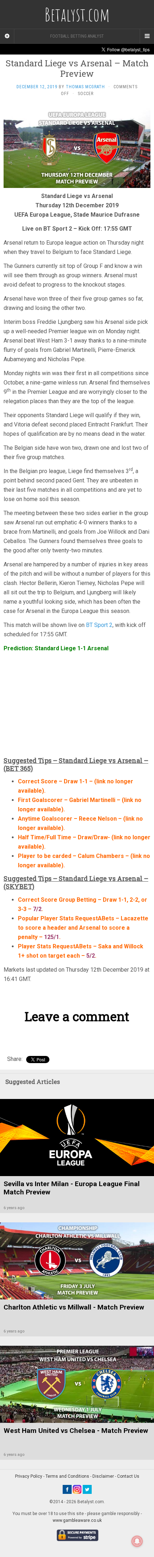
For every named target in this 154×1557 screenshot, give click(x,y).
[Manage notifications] (137, 1541)
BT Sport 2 (99, 625)
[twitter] (87, 1489)
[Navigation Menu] (147, 36)
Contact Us (128, 1476)
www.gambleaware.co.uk (77, 1520)
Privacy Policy (28, 1476)
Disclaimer (103, 1476)
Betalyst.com (77, 14)
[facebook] (67, 1489)
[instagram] (77, 1489)
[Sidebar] (7, 36)
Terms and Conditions (67, 1476)
